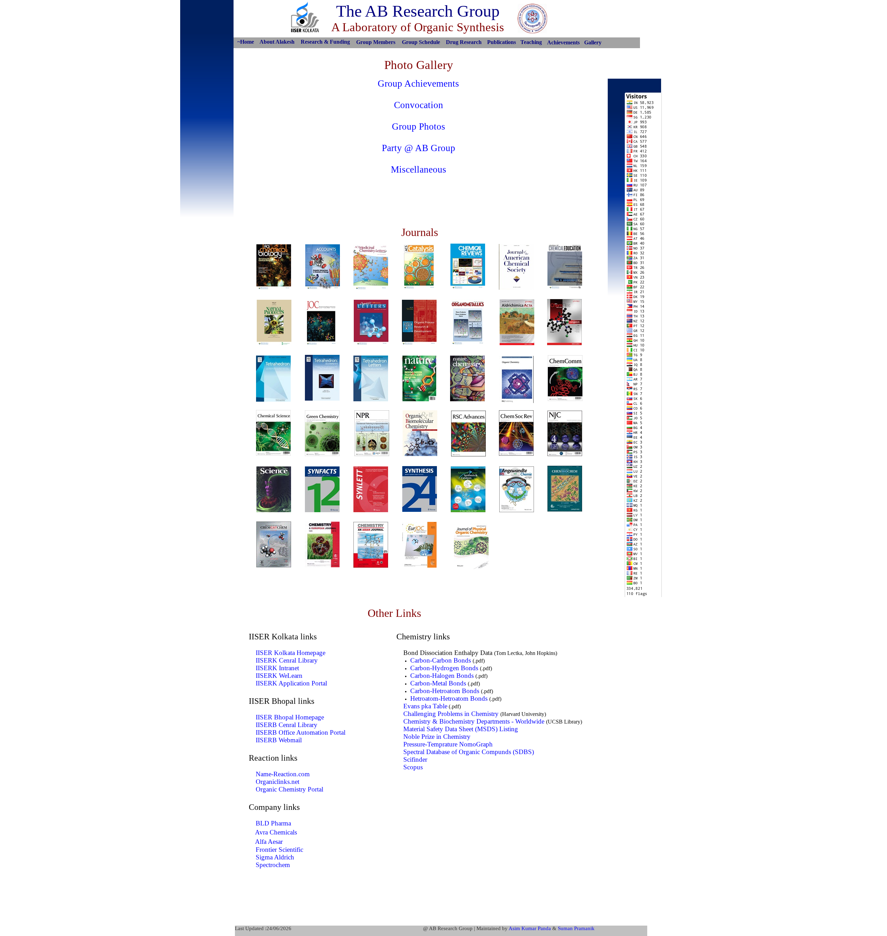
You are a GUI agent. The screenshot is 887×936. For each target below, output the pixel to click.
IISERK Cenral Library (287, 660)
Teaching (531, 42)
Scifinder (415, 759)
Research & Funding (325, 42)
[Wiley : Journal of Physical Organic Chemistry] (471, 567)
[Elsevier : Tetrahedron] (273, 400)
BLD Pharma (273, 823)
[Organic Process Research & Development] (419, 344)
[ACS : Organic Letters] (371, 344)
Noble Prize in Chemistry (437, 736)
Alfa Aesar (269, 841)
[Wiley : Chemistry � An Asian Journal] (370, 566)
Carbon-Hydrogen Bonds (444, 668)
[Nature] (419, 399)
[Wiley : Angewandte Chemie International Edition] (516, 510)
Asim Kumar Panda (530, 928)
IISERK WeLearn (279, 675)
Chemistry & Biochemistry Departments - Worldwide (473, 721)
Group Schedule (421, 42)
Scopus (413, 767)
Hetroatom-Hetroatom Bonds (449, 698)
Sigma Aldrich (275, 857)
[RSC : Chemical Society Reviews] (516, 454)
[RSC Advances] (468, 454)
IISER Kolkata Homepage (290, 652)
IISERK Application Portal (291, 683)
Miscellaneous (418, 169)
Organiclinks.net (277, 781)
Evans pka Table (425, 706)
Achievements (563, 42)
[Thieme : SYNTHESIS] (419, 510)
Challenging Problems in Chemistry (451, 713)
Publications (501, 42)
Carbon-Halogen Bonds (442, 675)
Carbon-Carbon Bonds (440, 660)
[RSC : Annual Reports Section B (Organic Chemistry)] (516, 401)
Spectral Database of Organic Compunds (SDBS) (468, 751)
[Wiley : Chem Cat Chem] (273, 565)
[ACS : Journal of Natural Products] (274, 344)
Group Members (375, 42)
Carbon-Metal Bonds (438, 683)
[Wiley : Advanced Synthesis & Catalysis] (468, 510)
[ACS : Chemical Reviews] (467, 287)
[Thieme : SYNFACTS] (322, 510)
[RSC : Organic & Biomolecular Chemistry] (420, 454)
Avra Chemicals (276, 832)
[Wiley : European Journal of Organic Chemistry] (419, 566)
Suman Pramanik (576, 928)
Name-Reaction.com (283, 774)
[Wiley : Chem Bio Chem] (564, 510)
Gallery (592, 42)
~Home (245, 42)
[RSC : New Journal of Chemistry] (564, 454)
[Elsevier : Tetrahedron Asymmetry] (322, 399)
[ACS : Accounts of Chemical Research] (322, 288)
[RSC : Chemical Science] (273, 454)
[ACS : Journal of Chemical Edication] (564, 287)
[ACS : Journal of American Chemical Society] (516, 288)
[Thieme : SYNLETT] (370, 510)
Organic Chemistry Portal (289, 789)
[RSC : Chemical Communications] (565, 399)
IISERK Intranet (277, 668)
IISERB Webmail (279, 740)
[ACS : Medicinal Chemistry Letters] (370, 288)
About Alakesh (277, 42)
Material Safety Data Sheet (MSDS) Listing (460, 729)
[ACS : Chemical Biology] (273, 288)
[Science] (273, 510)
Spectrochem (273, 864)
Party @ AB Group (418, 148)
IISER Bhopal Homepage (290, 717)
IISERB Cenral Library (286, 724)
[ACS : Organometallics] (467, 343)
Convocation (418, 105)
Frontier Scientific (279, 849)
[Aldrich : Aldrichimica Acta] (517, 343)
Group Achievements (418, 83)
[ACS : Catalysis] (419, 287)
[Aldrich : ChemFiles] (564, 343)
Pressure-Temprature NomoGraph (448, 744)
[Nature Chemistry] (467, 399)
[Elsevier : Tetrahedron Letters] (370, 399)
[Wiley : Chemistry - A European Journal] (322, 565)
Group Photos (418, 126)
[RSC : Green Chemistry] (322, 454)
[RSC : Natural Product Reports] (371, 454)
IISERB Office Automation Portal (300, 732)
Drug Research (464, 42)
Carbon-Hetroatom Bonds (444, 690)
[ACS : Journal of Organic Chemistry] (322, 344)
